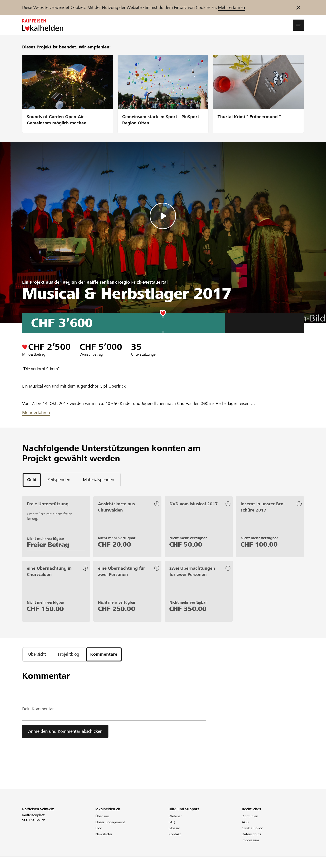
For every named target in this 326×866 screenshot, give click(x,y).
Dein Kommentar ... (40, 708)
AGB (245, 822)
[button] (298, 25)
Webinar (175, 816)
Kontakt (175, 834)
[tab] (31, 480)
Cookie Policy (252, 828)
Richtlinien (250, 816)
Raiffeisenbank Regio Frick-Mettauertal (127, 282)
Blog (98, 828)
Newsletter (103, 834)
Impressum (250, 840)
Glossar (174, 828)
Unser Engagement (110, 822)
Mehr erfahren (231, 7)
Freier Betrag (48, 544)
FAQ (172, 822)
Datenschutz (251, 834)
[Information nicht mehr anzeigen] (298, 7)
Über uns (102, 816)
